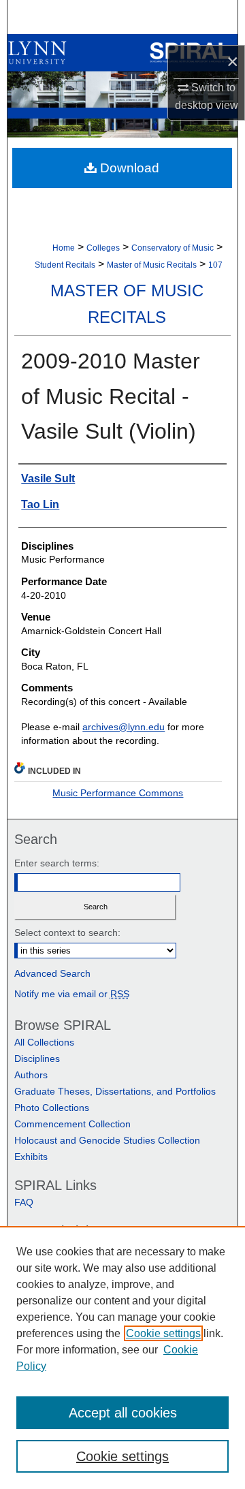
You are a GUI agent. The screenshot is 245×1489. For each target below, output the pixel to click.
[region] (122, 1357)
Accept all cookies (123, 1412)
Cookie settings (163, 1333)
